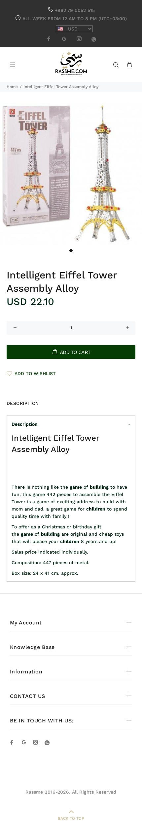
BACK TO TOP (71, 818)
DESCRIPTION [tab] (23, 403)
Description (25, 424)
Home (12, 86)
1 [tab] (71, 250)
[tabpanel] (71, 174)
